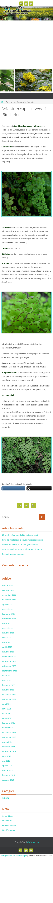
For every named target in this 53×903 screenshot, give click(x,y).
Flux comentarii (9, 825)
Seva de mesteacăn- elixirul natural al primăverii (23, 539)
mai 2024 (6, 623)
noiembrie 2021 (9, 694)
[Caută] (42, 517)
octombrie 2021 (9, 699)
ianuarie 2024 (8, 632)
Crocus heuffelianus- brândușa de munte (20, 544)
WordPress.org (8, 830)
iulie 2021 (6, 704)
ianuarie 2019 (8, 780)
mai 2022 (6, 675)
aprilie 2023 (7, 647)
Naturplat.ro (33, 842)
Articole (5, 798)
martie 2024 (7, 628)
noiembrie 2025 (9, 599)
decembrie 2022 (9, 656)
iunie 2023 (6, 637)
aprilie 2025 (7, 604)
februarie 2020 (8, 746)
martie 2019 (7, 770)
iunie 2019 (6, 756)
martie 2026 (7, 585)
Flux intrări (6, 820)
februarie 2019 (8, 775)
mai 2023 (6, 642)
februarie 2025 (8, 614)
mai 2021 (6, 713)
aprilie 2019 (7, 765)
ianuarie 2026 (8, 590)
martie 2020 (7, 742)
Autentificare (7, 816)
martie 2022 (7, 680)
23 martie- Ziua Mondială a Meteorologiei (20, 535)
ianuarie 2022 (8, 689)
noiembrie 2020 (9, 732)
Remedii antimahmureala (13, 554)
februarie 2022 (8, 685)
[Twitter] (26, 3)
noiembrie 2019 (9, 751)
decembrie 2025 (9, 595)
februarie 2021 (8, 723)
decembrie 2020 (9, 727)
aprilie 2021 (7, 718)
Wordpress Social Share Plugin (13, 855)
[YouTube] (21, 3)
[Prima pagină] (2, 102)
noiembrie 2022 (9, 661)
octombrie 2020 (9, 737)
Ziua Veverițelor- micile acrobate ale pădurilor (22, 549)
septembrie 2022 (9, 670)
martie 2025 (7, 609)
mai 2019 (6, 761)
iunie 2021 (6, 708)
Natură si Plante (11, 9)
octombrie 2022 (9, 666)
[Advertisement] (26, 43)
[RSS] (31, 3)
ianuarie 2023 (8, 651)
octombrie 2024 (9, 618)
